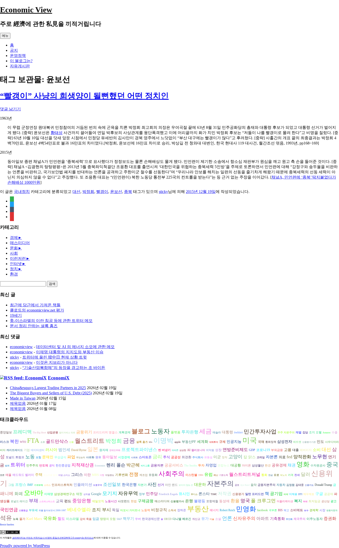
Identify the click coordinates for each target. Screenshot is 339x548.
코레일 (261, 457)
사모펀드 (124, 501)
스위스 (47, 485)
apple (177, 442)
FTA (33, 440)
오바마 (33, 493)
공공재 (328, 494)
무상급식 (60, 457)
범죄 (7, 465)
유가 (205, 518)
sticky (163, 191)
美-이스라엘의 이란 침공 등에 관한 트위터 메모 (51, 321)
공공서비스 (174, 465)
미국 (249, 440)
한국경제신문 (151, 519)
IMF (30, 485)
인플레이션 (82, 484)
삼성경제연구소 (64, 494)
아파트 (262, 518)
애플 (8, 475)
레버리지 (306, 450)
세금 (205, 431)
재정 (79, 494)
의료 (282, 457)
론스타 (204, 494)
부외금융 (277, 450)
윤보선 (116, 191)
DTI (300, 494)
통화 (264, 475)
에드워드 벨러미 (23, 475)
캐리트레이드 (14, 450)
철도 (61, 519)
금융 (129, 440)
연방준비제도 (235, 449)
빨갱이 (102, 191)
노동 (30, 456)
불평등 (199, 501)
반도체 (43, 465)
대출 (295, 450)
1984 (200, 475)
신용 (71, 442)
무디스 (194, 494)
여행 (102, 475)
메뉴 (5, 36)
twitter (238, 432)
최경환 (186, 457)
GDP (252, 450)
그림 (11, 485)
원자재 (103, 450)
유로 (276, 475)
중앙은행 (81, 500)
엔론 (2, 475)
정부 (142, 494)
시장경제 (124, 457)
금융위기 (84, 432)
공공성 (176, 457)
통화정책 (270, 442)
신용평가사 (177, 501)
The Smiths (190, 465)
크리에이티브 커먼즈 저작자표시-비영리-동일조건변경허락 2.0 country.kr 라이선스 (53, 538)
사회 (14, 253)
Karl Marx (34, 519)
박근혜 (133, 464)
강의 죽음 (86, 519)
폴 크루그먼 (263, 500)
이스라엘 (72, 519)
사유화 (90, 457)
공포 (237, 485)
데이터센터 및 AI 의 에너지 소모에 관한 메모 (75, 347)
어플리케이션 (285, 501)
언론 (227, 518)
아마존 (175, 450)
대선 (76, 191)
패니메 (6, 493)
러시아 (51, 449)
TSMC (214, 494)
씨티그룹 (145, 465)
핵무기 (128, 519)
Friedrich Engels (168, 494)
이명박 (163, 440)
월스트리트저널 (244, 474)
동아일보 (109, 457)
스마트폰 (145, 457)
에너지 (214, 510)
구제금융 (146, 501)
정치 (14, 269)
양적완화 (302, 456)
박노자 (283, 475)
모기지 (109, 493)
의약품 (210, 450)
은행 (189, 501)
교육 (59, 501)
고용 (287, 450)
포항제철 (212, 501)
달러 (305, 474)
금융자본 (157, 465)
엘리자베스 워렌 (67, 432)
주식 (166, 457)
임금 (96, 519)
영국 (245, 500)
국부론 (273, 510)
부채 (33, 500)
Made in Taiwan (22, 398)
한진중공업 (63, 465)
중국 (332, 464)
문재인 (47, 457)
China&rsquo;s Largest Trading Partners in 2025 (48, 388)
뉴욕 (15, 519)
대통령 (227, 432)
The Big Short (39, 432)
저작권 (224, 493)
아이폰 (246, 465)
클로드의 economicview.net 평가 (37, 310)
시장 (322, 510)
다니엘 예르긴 (181, 519)
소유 (42, 442)
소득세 (172, 510)
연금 (270, 475)
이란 (87, 475)
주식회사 (197, 457)
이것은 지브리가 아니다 (57, 362)
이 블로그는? (21, 61)
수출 (335, 432)
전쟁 (133, 474)
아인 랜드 (171, 485)
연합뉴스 (224, 465)
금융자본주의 (266, 485)
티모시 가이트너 (130, 510)
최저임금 (314, 501)
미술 (212, 519)
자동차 (280, 485)
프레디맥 (22, 431)
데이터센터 (37, 450)
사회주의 (171, 473)
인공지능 (234, 441)
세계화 (202, 442)
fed (289, 457)
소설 (218, 519)
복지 (298, 501)
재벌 (299, 432)
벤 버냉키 (164, 450)
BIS (280, 510)
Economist (100, 465)
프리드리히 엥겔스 (105, 432)
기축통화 (277, 518)
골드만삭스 (57, 441)
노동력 (145, 510)
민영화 (246, 509)
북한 (14, 441)
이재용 (293, 494)
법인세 (64, 450)
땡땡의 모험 (108, 519)
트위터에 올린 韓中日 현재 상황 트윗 (54, 357)
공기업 (276, 493)
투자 (201, 465)
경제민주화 (114, 450)
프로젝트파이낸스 (139, 449)
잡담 (305, 432)
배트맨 (297, 442)
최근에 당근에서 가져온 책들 (35, 305)
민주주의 (32, 465)
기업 (27, 450)
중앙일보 (6, 432)
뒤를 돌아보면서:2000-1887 (52, 510)
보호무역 (97, 485)
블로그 (141, 431)
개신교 (196, 519)
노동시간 (111, 501)
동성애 (224, 501)
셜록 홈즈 (142, 442)
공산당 (325, 501)
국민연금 (9, 509)
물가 (22, 519)
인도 (320, 441)
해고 (286, 510)
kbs (150, 442)
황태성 (57, 133)
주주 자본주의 (286, 432)
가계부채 (38, 485)
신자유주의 (244, 518)
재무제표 (308, 494)
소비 (317, 450)
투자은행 (189, 432)
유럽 (208, 474)
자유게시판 (20, 66)
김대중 (300, 485)
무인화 (289, 519)
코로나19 (263, 450)
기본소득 (223, 475)
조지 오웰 (315, 432)
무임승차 (80, 457)
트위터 (17, 464)
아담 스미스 (64, 475)
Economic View (26, 9)
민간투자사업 (260, 431)
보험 (38, 457)
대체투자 (213, 442)
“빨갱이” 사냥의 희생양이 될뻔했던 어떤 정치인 (84, 95)
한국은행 (129, 485)
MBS (95, 475)
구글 (319, 493)
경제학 (313, 510)
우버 (138, 519)
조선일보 (112, 484)
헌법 (134, 501)
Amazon (327, 432)
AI (188, 450)
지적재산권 (82, 464)
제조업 (143, 475)
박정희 (88, 191)
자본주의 (220, 483)
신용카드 (309, 485)
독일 (115, 510)
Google (96, 494)
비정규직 (159, 509)
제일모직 (98, 501)
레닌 (216, 475)
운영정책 (18, 55)
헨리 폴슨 (115, 464)
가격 (290, 475)
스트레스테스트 (47, 501)
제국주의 (299, 519)
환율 (235, 500)
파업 (71, 457)
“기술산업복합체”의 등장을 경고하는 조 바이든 (63, 367)
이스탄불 (191, 475)
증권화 (330, 518)
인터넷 (16, 264)
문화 (14, 248)
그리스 (77, 474)
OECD (167, 519)
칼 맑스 (249, 457)
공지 (14, 50)
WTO (23, 442)
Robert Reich (227, 510)
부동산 (198, 509)
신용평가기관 (309, 442)
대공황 (236, 465)
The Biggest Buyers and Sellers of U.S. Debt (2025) (51, 393)
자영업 (211, 465)
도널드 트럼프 (15, 457)
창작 (224, 457)
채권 (292, 465)
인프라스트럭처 (62, 485)
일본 (92, 449)
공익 (52, 465)
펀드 (67, 501)
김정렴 (290, 485)
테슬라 (217, 432)
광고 (334, 501)
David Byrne (78, 450)
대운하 (200, 484)
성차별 (86, 494)
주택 (38, 475)
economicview (21, 347)
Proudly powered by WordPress (25, 546)
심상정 (182, 450)
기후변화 (121, 475)
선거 (161, 485)
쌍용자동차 (332, 510)
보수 (306, 510)
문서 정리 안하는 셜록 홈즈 (34, 326)
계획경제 (125, 432)
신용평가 (238, 494)
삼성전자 (284, 441)
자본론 (272, 457)
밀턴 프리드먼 (254, 494)
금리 (157, 456)
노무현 (319, 456)
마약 (286, 494)
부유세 (33, 510)
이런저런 (18, 258)
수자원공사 (317, 465)
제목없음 (18, 403)
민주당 (152, 494)
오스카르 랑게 (50, 475)
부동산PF (189, 442)
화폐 (18, 493)
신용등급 (23, 510)
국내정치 (22, 191)
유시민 (184, 494)
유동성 (208, 457)
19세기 (16, 315)
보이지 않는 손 (186, 485)
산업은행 (52, 432)
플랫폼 (175, 432)
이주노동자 (314, 519)
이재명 (48, 494)
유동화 (153, 475)
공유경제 (279, 465)
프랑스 (20, 485)
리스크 (4, 442)
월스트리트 (89, 441)
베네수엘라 (79, 509)
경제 (14, 237)
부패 (305, 501)
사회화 (134, 457)
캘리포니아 (198, 450)
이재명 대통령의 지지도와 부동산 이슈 (69, 352)
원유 (98, 457)
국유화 (50, 518)
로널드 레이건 (19, 501)
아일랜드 (109, 475)
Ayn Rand (245, 485)
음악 (254, 485)
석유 (6, 518)
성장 (218, 450)
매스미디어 (20, 243)
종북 (128, 191)
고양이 (235, 456)
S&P (119, 519)
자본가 (142, 485)
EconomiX (58, 377)
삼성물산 (258, 465)
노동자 (160, 431)
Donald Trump (323, 485)
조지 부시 (101, 509)
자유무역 (128, 493)
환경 (14, 274)
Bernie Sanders (7, 524)
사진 (152, 484)
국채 (261, 442)
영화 (303, 464)
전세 (297, 475)
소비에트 (296, 510)
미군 (217, 457)
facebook (262, 510)
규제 (222, 442)
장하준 (181, 510)
